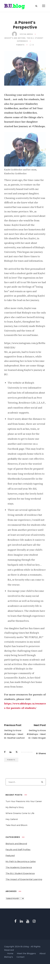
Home (10, 953)
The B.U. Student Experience (20, 873)
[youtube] (27, 921)
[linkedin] (21, 921)
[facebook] (15, 921)
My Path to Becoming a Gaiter (21, 861)
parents (20, 45)
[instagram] (34, 921)
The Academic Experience (19, 867)
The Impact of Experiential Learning (24, 879)
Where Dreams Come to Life (20, 813)
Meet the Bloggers (26, 953)
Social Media (26, 34)
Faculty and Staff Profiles (18, 849)
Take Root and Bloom (16, 825)
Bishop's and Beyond (15, 38)
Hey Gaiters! (12, 819)
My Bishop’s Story (15, 807)
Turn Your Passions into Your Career (24, 801)
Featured (10, 855)
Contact (20, 957)
